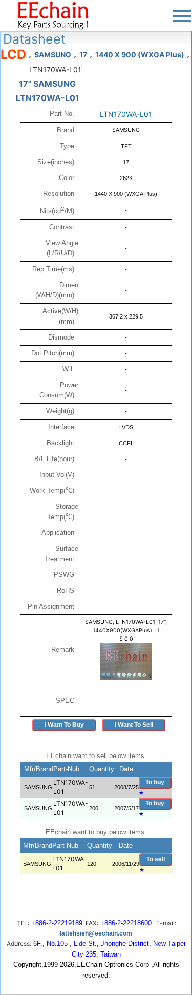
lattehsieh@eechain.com (96, 933)
